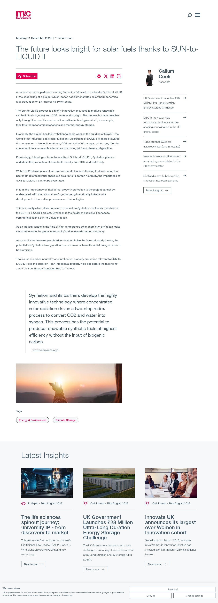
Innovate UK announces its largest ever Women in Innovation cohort (170, 524)
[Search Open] (189, 15)
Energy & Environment (32, 420)
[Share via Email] (99, 76)
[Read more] (47, 483)
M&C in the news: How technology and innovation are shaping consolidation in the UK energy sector (162, 124)
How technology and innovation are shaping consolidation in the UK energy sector (162, 161)
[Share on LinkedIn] (112, 76)
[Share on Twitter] (106, 76)
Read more (30, 564)
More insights (154, 190)
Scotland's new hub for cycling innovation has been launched (161, 178)
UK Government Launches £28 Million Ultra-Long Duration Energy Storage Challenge (161, 103)
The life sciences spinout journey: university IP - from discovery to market (44, 524)
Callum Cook (166, 73)
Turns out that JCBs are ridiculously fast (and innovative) (161, 144)
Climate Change (66, 420)
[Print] (119, 76)
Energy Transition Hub (47, 268)
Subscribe (29, 76)
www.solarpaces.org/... (46, 349)
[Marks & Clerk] (23, 17)
